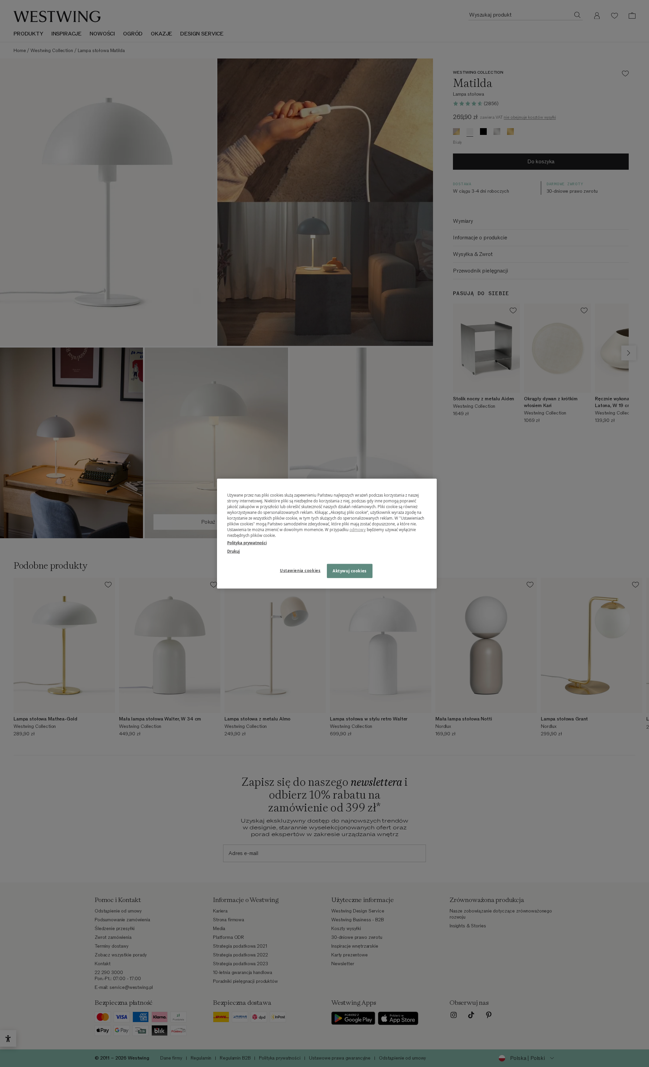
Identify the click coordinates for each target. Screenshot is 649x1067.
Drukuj (233, 550)
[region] (327, 534)
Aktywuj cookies (350, 570)
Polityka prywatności (247, 542)
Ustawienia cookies (300, 570)
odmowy (358, 529)
